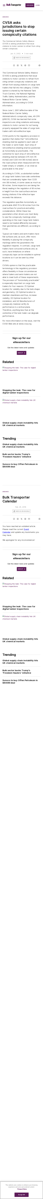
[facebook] (14, 65)
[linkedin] (18, 65)
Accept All (21, 1194)
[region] (21, 1190)
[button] (4, 5)
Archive (6, 17)
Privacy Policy (22, 1189)
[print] (39, 65)
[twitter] (21, 65)
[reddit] (25, 65)
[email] (29, 65)
